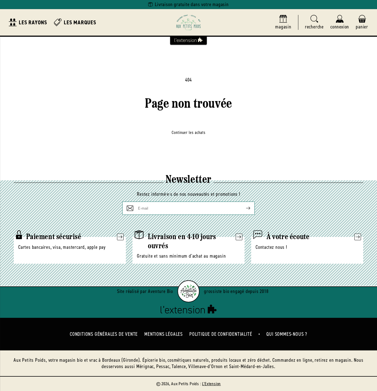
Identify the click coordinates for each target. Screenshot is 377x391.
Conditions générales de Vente (104, 334)
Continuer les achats (189, 132)
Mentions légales (163, 334)
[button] (314, 22)
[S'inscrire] (243, 208)
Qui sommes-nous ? (286, 334)
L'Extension (211, 384)
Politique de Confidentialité (220, 334)
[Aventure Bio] (188, 291)
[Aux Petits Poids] (188, 22)
